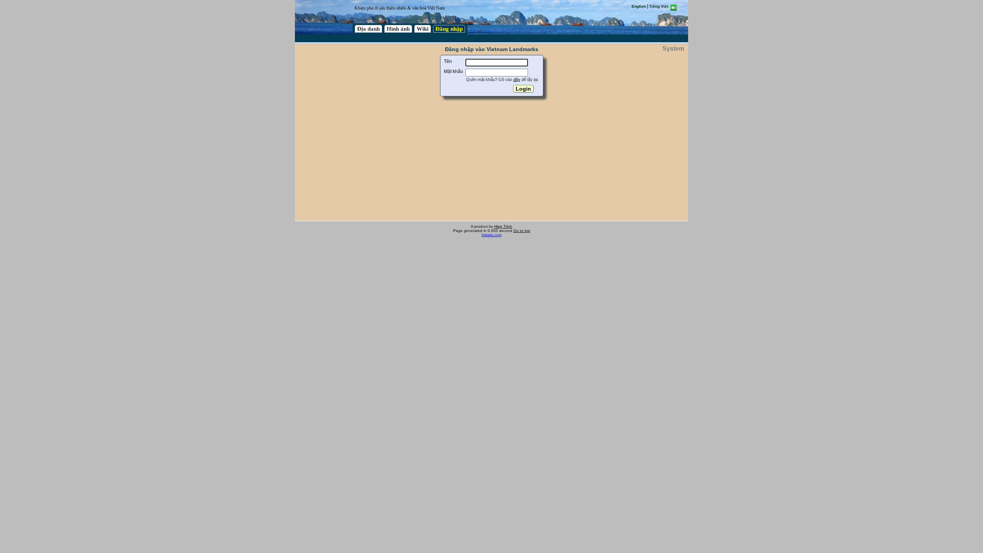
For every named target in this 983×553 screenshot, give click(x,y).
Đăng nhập (449, 29)
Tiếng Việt (658, 6)
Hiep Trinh (503, 226)
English (639, 6)
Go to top (521, 230)
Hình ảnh (398, 29)
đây (516, 79)
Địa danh (368, 29)
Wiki (423, 29)
